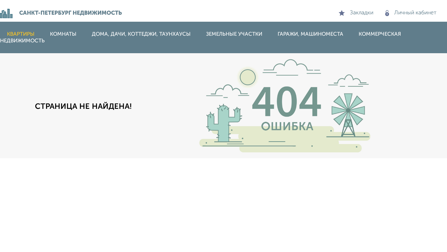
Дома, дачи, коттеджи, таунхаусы (141, 34)
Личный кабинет (415, 13)
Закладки (361, 13)
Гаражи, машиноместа (310, 34)
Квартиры (21, 34)
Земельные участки (234, 34)
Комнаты (63, 34)
